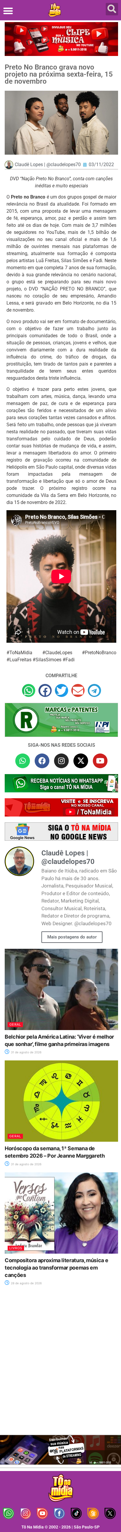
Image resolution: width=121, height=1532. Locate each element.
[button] (8, 11)
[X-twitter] (80, 760)
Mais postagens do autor (72, 937)
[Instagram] (61, 760)
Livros (15, 1248)
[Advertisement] (60, 1363)
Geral (15, 1024)
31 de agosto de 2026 (25, 1052)
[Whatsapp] (22, 760)
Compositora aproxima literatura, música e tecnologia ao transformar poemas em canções (56, 1267)
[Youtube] (100, 760)
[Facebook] (42, 760)
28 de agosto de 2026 (26, 1283)
